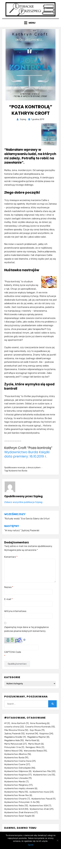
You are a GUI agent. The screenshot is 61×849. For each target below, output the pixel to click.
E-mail (8, 599)
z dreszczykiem (33, 467)
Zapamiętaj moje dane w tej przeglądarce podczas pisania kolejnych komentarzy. (26, 629)
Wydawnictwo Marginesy (18, 785)
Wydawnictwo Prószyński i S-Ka (21, 802)
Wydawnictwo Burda (18, 471)
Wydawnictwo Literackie (17, 778)
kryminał (32, 733)
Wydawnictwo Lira (44, 774)
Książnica (46, 733)
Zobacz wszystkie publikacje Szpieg (23, 502)
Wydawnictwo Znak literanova (21, 812)
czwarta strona (14, 726)
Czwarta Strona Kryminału (40, 726)
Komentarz (10, 557)
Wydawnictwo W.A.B (16, 809)
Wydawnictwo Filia (44, 771)
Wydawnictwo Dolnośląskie (19, 768)
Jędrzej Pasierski (14, 733)
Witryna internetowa (15, 611)
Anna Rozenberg (39, 723)
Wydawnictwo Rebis (16, 805)
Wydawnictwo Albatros (17, 754)
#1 (7, 723)
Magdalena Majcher (38, 737)
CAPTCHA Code (12, 652)
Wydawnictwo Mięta (16, 792)
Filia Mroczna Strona (16, 730)
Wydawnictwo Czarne (17, 764)
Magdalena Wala (14, 740)
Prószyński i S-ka (14, 747)
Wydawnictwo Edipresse (17, 771)
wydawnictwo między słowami (20, 788)
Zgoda (30, 845)
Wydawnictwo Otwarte (17, 798)
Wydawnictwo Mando (16, 781)
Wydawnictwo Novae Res (18, 795)
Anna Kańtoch (20, 723)
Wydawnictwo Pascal (43, 798)
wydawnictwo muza (41, 792)
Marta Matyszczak (15, 744)
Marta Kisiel (32, 740)
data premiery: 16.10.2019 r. (25, 456)
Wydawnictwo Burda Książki (27, 452)
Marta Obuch (36, 744)
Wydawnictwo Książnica (18, 774)
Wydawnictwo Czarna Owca (19, 761)
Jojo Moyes (37, 730)
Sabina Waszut (13, 750)
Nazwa (8, 587)
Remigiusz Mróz (35, 747)
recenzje (21, 467)
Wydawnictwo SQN (40, 805)
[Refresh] (24, 639)
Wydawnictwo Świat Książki (19, 816)
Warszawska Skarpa (35, 750)
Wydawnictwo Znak (41, 809)
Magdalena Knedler (15, 737)
